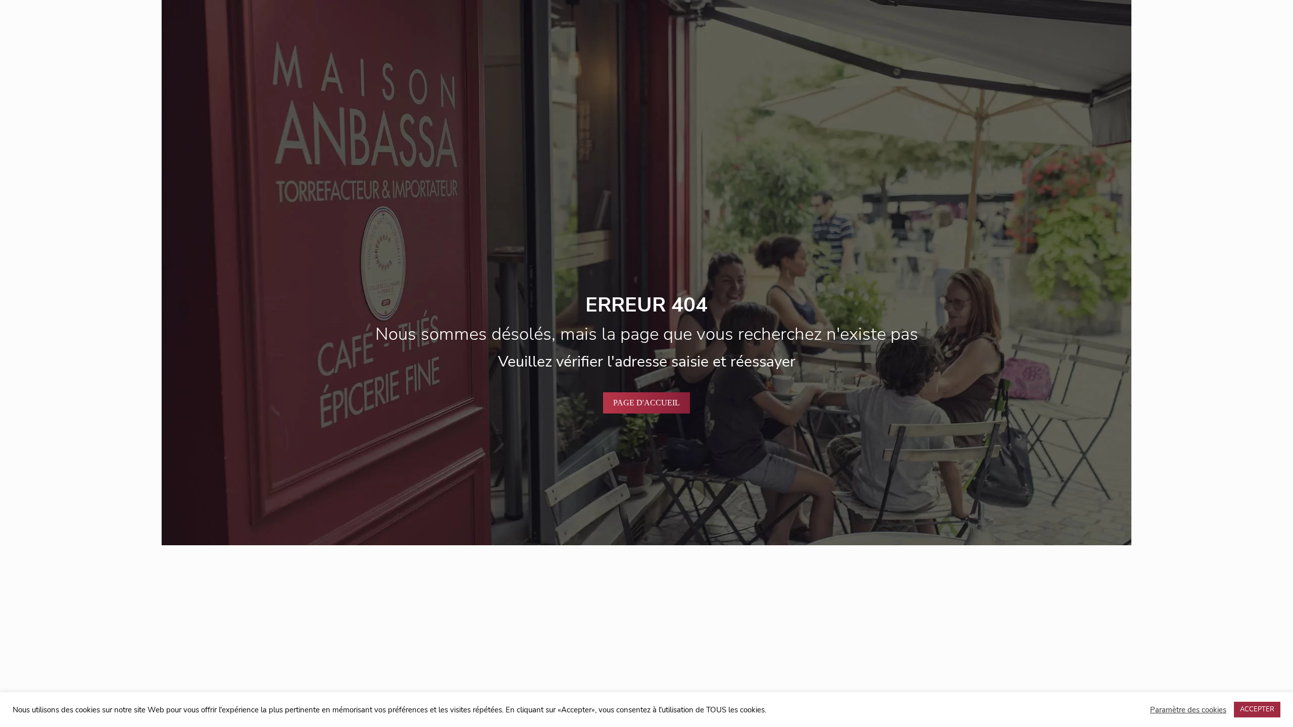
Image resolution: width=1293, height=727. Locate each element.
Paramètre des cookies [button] (1188, 709)
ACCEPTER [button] (1257, 709)
